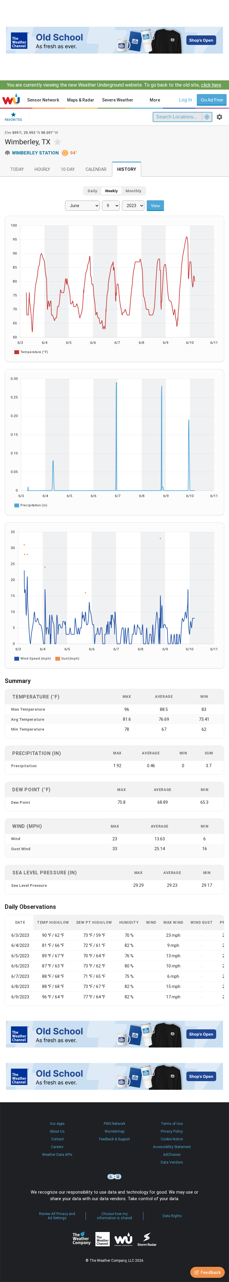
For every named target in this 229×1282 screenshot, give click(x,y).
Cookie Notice (172, 1139)
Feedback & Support (114, 1139)
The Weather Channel (102, 1239)
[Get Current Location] (207, 117)
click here (211, 85)
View (155, 205)
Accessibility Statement (172, 1147)
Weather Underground (123, 1239)
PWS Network (114, 1124)
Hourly (42, 169)
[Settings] (219, 117)
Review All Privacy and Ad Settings (57, 1216)
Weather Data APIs (57, 1155)
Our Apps (57, 1124)
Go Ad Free (212, 99)
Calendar (96, 169)
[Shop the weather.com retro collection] (114, 40)
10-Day (68, 169)
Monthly (133, 191)
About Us (57, 1131)
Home (11, 98)
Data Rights (172, 1216)
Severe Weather (117, 100)
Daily (92, 191)
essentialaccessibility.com (114, 1176)
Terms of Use (172, 1124)
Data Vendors (172, 1162)
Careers (57, 1147)
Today (17, 169)
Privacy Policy (172, 1131)
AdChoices (172, 1155)
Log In (185, 100)
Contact (57, 1139)
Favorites (13, 120)
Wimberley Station (35, 153)
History (126, 169)
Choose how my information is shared (114, 1216)
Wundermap (114, 1131)
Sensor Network (43, 100)
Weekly (111, 191)
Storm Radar (147, 1239)
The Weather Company (82, 1239)
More (155, 100)
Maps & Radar (80, 100)
